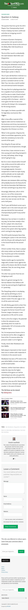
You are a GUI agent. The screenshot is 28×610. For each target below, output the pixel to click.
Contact (3, 570)
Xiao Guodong (4, 432)
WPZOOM (8, 606)
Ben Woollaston (9, 427)
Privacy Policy (4, 572)
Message (6, 481)
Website (6, 511)
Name (5, 496)
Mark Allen (9, 430)
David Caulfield (6, 19)
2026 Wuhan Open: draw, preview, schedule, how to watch (18, 401)
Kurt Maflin (23, 427)
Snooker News (5, 14)
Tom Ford (22, 430)
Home (2, 566)
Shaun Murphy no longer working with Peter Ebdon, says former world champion (18, 415)
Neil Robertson (16, 430)
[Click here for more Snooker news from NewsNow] (5, 560)
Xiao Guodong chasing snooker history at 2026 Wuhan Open (18, 408)
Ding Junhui (17, 427)
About (2, 568)
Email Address (7, 504)
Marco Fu (3, 430)
